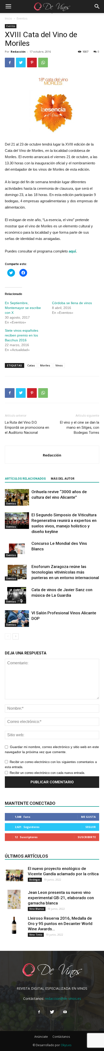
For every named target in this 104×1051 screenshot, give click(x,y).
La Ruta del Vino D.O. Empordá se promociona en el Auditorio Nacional (27, 427)
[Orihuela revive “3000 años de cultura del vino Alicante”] (17, 497)
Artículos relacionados (25, 478)
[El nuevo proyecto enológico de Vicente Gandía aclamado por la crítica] (14, 875)
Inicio (8, 18)
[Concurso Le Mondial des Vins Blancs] (17, 549)
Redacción (18, 51)
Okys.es (66, 1045)
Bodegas (34, 879)
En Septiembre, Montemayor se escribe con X (23, 308)
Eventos (22, 18)
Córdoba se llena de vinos (72, 303)
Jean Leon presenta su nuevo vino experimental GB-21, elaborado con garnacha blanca (61, 897)
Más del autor (62, 478)
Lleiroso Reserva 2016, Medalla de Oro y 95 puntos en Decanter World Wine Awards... (60, 923)
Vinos (59, 365)
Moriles (45, 365)
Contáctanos (61, 1037)
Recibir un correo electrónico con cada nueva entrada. (47, 773)
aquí (72, 251)
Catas (31, 365)
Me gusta (88, 817)
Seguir (90, 827)
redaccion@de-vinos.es (63, 998)
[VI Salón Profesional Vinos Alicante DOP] (17, 618)
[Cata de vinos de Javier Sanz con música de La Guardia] (17, 595)
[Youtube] (65, 1012)
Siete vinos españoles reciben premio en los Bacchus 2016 (21, 335)
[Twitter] (52, 1012)
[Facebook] (39, 1012)
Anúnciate (41, 1037)
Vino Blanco (36, 909)
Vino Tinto (35, 934)
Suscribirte (87, 837)
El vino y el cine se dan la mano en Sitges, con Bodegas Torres (79, 427)
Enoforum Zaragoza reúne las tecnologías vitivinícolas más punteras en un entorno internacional (65, 572)
